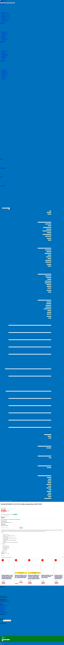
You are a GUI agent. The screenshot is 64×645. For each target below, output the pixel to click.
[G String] (50, 99)
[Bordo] (10, 92)
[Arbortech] (19, 325)
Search (3, 638)
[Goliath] (40, 354)
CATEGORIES (49, 212)
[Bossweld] (16, 92)
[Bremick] (23, 92)
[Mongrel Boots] (51, 137)
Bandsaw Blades (49, 484)
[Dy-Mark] (3, 99)
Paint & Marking (4, 36)
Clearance (49, 496)
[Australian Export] (47, 325)
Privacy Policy (2, 606)
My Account (3, 637)
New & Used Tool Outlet (48, 498)
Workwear (2, 61)
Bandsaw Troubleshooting (3, 605)
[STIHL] (50, 151)
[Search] (0, 1)
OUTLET (50, 479)
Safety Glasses (4, 76)
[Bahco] (12, 332)
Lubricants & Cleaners (48, 253)
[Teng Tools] (16, 158)
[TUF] (37, 158)
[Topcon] (30, 158)
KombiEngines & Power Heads (6, 17)
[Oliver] (10, 144)
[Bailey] (19, 332)
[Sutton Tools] (3, 158)
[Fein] (16, 99)
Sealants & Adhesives (5, 38)
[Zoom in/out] (0, 643)
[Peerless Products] (16, 144)
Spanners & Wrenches (5, 55)
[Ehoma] (10, 99)
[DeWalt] (43, 92)
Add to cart (2, 517)
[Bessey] (3, 92)
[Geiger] (33, 354)
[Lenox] (18, 391)
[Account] (1, 1)
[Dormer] (57, 92)
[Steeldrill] (43, 151)
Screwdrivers (49, 279)
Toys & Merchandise (4, 39)
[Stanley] (30, 151)
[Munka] (58, 137)
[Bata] (26, 332)
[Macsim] (14, 137)
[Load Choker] (3, 137)
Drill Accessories (49, 251)
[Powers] (23, 144)
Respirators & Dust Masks (5, 74)
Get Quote (21, 527)
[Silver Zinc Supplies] (10, 151)
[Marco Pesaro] (24, 137)
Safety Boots (3, 75)
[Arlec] (33, 325)
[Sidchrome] (57, 144)
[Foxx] (43, 99)
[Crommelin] (37, 92)
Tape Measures (4, 57)
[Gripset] (47, 354)
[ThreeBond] (23, 158)
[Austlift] (40, 325)
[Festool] (30, 99)
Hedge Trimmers (49, 229)
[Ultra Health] (43, 158)
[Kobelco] (10, 391)
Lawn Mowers (4, 18)
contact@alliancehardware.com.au (4, 601)
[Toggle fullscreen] (1, 643)
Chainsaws (49, 225)
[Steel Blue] (37, 151)
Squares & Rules (4, 56)
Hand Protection (49, 303)
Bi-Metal (1, 159)
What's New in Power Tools (4, 612)
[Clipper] (30, 92)
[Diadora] (50, 92)
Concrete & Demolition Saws (47, 227)
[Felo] (23, 99)
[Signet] (3, 151)
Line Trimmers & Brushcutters (6, 19)
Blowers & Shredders (5, 12)
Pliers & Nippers (49, 277)
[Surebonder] (57, 151)
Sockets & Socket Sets (5, 54)
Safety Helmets (4, 77)
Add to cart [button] (3, 583)
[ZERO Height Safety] (50, 158)
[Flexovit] (37, 99)
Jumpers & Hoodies (4, 73)
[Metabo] (38, 137)
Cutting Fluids (2, 185)
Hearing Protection (48, 305)
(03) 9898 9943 (2, 602)
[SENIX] (50, 144)
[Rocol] (43, 144)
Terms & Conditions (3, 607)
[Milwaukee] (44, 137)
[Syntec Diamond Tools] (10, 158)
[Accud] (12, 325)
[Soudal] (16, 151)
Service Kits (3, 37)
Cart (2, 636)
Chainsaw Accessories (5, 31)
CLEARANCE (49, 477)
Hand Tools (2, 42)
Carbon (1, 176)
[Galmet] (57, 99)
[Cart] (2, 1)
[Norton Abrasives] (3, 144)
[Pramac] (30, 144)
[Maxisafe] (31, 137)
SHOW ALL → (49, 238)
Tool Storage (3, 58)
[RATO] (37, 144)
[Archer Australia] (26, 325)
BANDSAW (49, 436)
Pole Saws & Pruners (5, 20)
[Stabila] (23, 151)
